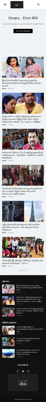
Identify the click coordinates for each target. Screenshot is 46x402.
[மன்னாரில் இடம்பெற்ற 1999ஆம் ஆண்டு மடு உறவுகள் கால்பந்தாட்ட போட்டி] (23, 247)
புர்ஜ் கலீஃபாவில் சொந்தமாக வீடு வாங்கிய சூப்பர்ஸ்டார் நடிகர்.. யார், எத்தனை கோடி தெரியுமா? (21, 227)
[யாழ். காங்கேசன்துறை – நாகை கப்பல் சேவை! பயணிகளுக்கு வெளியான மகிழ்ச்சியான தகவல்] (8, 353)
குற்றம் (4, 76)
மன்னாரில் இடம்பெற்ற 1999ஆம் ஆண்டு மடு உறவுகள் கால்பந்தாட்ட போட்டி (22, 261)
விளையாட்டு (5, 257)
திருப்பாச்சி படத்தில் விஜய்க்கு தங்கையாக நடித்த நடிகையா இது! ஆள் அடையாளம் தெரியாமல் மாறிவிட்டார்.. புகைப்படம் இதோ (21, 119)
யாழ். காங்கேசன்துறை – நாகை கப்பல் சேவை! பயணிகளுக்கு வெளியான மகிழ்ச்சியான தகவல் (27, 352)
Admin (4, 88)
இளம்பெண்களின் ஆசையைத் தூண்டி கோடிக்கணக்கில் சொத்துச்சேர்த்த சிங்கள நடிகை (21, 83)
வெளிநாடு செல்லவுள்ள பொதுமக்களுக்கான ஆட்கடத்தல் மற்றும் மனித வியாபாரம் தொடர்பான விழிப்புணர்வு (22, 191)
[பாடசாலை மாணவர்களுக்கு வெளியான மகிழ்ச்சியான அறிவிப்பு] (8, 341)
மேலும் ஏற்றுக (22, 270)
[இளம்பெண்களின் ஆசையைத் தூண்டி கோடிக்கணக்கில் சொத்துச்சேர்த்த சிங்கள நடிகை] (23, 67)
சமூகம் (4, 148)
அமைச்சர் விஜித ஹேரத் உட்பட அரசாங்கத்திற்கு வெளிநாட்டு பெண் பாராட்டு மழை (29, 329)
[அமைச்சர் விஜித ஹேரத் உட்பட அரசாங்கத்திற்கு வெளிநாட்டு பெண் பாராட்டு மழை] (8, 330)
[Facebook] (18, 371)
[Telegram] (23, 371)
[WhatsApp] (28, 371)
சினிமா (4, 112)
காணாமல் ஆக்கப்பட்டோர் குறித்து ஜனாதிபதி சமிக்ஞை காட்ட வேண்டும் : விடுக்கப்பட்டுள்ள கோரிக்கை (22, 155)
